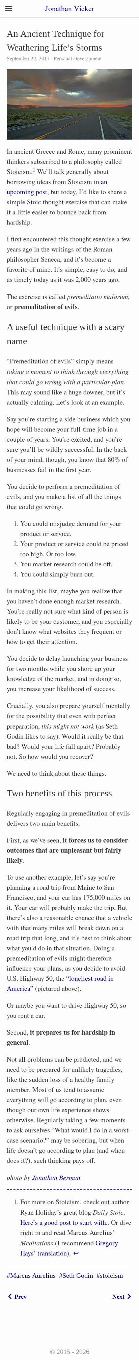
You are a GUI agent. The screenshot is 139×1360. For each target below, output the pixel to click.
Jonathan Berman (56, 1177)
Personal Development (77, 58)
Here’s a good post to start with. (64, 1222)
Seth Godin (77, 1275)
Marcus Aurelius (33, 1275)
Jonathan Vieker (69, 8)
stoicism (111, 1275)
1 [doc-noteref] (34, 169)
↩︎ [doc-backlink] (76, 1253)
